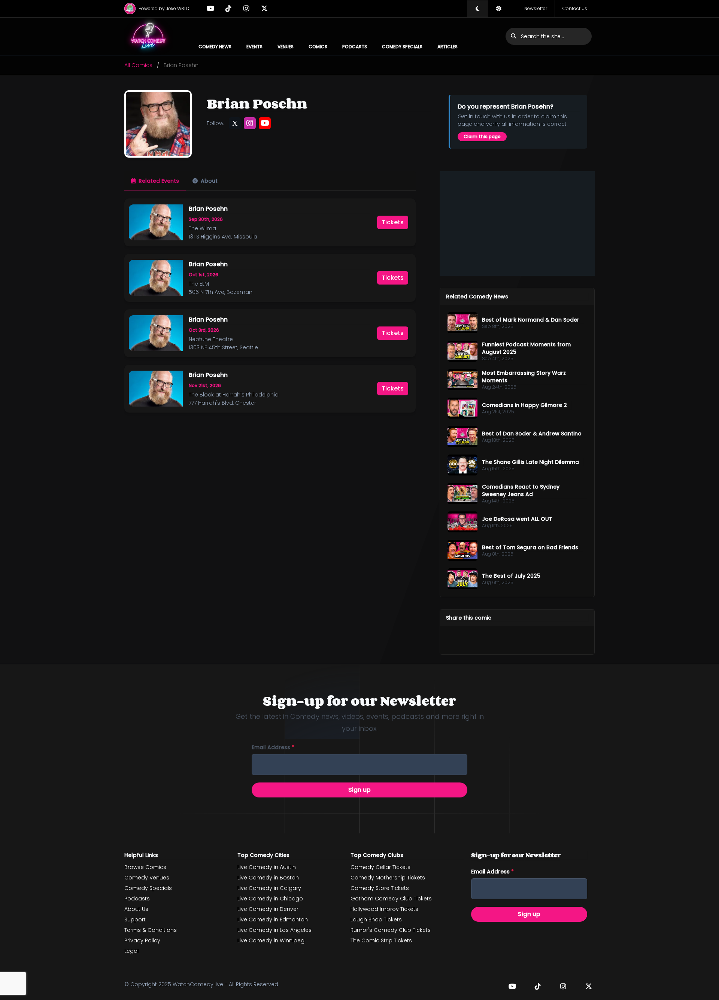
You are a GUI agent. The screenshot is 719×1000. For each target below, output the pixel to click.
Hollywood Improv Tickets (384, 909)
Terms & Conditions (150, 930)
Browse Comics (145, 867)
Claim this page (482, 136)
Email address (273, 747)
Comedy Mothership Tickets (388, 877)
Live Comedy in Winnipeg (270, 940)
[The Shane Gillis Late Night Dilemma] (462, 465)
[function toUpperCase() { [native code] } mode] (477, 8)
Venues (285, 46)
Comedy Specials (402, 46)
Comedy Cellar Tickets (380, 867)
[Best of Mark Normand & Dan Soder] (462, 322)
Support (135, 919)
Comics (318, 46)
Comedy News (214, 46)
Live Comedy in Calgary (269, 888)
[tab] (155, 181)
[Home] (148, 36)
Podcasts (354, 46)
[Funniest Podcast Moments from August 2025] (462, 351)
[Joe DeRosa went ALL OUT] (462, 521)
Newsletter (535, 8)
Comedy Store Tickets (380, 888)
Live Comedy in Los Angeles (274, 930)
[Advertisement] (517, 223)
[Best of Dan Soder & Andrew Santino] (462, 436)
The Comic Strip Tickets (381, 940)
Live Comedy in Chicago (270, 898)
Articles (447, 46)
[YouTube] (210, 9)
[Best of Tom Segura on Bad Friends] (462, 550)
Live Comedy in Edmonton (272, 919)
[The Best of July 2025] (462, 578)
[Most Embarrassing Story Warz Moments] (462, 379)
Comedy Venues (146, 877)
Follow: (215, 123)
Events (254, 46)
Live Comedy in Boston (268, 877)
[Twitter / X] (264, 9)
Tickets (393, 222)
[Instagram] (246, 9)
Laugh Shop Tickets (376, 919)
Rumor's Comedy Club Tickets (391, 930)
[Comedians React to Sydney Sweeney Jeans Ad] (462, 493)
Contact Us (574, 8)
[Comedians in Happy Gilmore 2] (462, 408)
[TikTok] (228, 9)
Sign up (359, 789)
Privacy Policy (142, 940)
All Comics (138, 65)
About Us (136, 909)
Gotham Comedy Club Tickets (391, 898)
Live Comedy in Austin (266, 867)
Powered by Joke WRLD (164, 8)
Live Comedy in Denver (267, 909)
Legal (131, 951)
